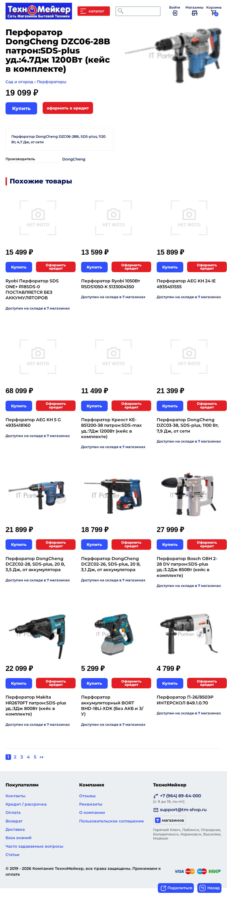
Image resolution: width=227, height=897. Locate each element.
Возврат (14, 821)
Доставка (15, 829)
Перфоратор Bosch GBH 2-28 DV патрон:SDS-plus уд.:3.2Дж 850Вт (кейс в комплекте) (187, 567)
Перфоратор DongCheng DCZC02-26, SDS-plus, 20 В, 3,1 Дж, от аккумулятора (111, 564)
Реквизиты (90, 804)
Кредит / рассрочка (26, 804)
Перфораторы (51, 81)
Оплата (13, 812)
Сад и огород (19, 81)
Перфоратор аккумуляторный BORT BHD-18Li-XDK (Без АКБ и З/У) (112, 705)
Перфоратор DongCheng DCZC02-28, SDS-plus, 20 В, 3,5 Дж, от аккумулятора (35, 564)
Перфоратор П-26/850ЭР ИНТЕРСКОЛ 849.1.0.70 (185, 699)
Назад (213, 887)
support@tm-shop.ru (183, 809)
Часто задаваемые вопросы (34, 846)
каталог (96, 11)
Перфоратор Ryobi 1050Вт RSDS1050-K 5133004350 (110, 283)
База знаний (19, 837)
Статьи (12, 854)
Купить (21, 108)
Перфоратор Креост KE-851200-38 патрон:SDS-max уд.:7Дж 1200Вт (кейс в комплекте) (111, 428)
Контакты (15, 795)
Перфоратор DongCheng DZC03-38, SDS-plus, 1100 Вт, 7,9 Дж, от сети (188, 425)
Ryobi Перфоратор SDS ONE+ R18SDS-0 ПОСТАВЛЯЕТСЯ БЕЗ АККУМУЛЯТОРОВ (32, 289)
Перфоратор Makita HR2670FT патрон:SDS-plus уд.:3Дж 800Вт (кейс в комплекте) (36, 705)
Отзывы (87, 795)
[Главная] (42, 16)
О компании (92, 812)
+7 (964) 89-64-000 (177, 798)
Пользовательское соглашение (111, 821)
